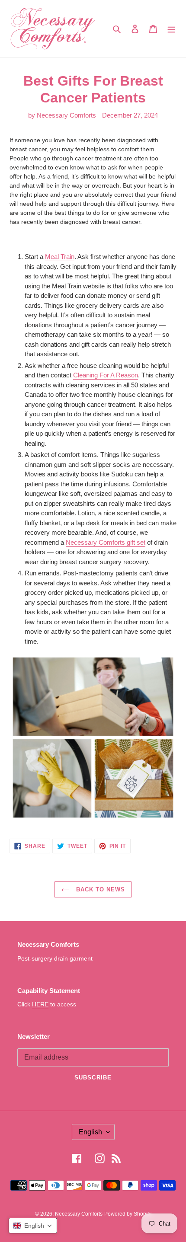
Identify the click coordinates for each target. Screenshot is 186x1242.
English (90, 1132)
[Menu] (171, 28)
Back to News (99, 889)
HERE (40, 1004)
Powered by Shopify (127, 1214)
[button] (33, 1225)
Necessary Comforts (79, 1214)
